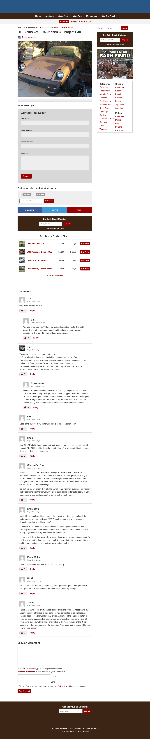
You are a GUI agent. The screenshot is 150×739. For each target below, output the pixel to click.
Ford (117, 123)
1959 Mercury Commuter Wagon (42, 269)
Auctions (49, 16)
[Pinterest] (75, 720)
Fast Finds (79, 728)
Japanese (119, 105)
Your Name (25, 118)
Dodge (118, 120)
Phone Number (27, 142)
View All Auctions (55, 276)
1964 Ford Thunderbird (37, 260)
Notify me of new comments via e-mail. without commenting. (54, 686)
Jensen (27, 194)
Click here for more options (55, 228)
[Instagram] (80, 720)
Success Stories (106, 119)
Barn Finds (75, 7)
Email (53, 682)
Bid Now (85, 243)
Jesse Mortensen (29, 37)
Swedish (119, 108)
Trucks (102, 126)
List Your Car (85, 21)
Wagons (103, 129)
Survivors (103, 122)
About (54, 728)
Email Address (26, 130)
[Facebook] (64, 720)
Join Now (64, 21)
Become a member (26, 672)
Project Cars (105, 105)
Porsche (119, 130)
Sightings (103, 112)
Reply (32, 310)
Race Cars (104, 108)
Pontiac (118, 127)
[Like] (22, 310)
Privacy (88, 728)
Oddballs (103, 98)
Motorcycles (104, 91)
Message (24, 153)
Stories (102, 115)
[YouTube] (85, 720)
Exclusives (45, 28)
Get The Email (108, 16)
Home (38, 16)
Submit (26, 176)
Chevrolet (119, 116)
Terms (95, 728)
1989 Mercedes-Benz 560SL (39, 252)
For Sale (55, 28)
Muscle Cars (105, 94)
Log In (74, 21)
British (40, 194)
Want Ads (77, 16)
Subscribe (62, 686)
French (118, 94)
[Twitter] (70, 720)
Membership (91, 16)
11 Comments (68, 28)
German (118, 98)
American (119, 87)
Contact (61, 728)
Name (53, 676)
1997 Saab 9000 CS (35, 243)
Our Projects (105, 101)
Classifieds (63, 16)
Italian (118, 101)
